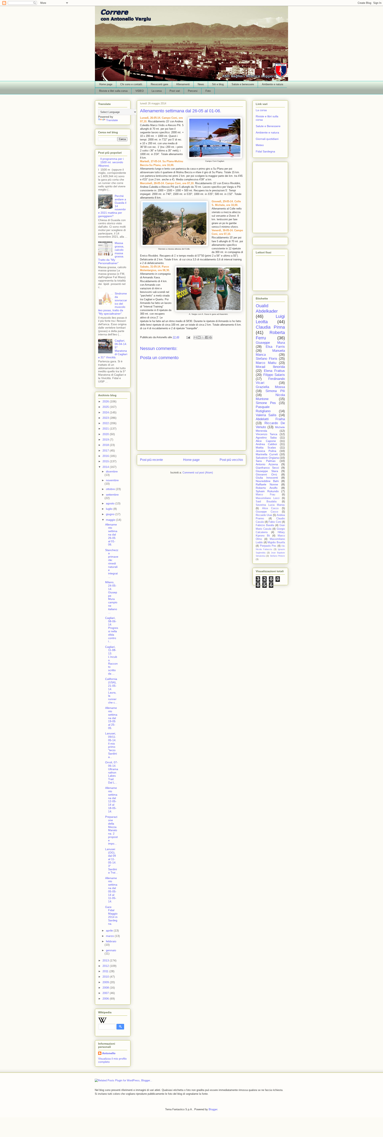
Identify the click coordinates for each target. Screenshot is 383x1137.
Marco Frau (265, 494)
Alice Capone (266, 441)
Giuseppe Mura (270, 343)
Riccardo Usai (264, 515)
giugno (110, 514)
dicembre (112, 471)
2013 (106, 960)
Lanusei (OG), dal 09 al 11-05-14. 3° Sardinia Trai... (111, 861)
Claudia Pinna (270, 327)
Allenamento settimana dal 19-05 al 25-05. (111, 718)
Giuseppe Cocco (267, 511)
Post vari (175, 90)
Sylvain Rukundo (267, 491)
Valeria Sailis (266, 415)
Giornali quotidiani (267, 138)
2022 (106, 423)
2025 (106, 406)
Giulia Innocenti (267, 477)
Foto (208, 90)
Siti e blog (218, 84)
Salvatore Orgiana (267, 457)
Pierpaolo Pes (268, 545)
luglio (109, 508)
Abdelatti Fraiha (270, 419)
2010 (106, 976)
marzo (110, 935)
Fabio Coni (274, 522)
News (201, 84)
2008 (106, 987)
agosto (110, 503)
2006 (106, 998)
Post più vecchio (231, 459)
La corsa (157, 90)
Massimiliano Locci (267, 498)
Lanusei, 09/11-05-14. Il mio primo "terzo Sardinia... (111, 745)
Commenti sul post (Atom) (198, 472)
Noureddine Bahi (267, 481)
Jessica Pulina (266, 450)
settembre (112, 494)
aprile (110, 930)
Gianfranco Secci (267, 467)
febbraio (111, 941)
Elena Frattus (274, 371)
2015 (106, 461)
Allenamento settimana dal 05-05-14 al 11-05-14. (111, 889)
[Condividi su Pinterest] (210, 337)
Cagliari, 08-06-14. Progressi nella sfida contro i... (111, 629)
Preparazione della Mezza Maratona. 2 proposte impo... (111, 830)
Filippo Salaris (274, 375)
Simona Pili (275, 391)
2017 (106, 450)
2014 (106, 466)
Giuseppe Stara (267, 471)
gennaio (111, 950)
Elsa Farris (275, 347)
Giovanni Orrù (266, 474)
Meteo (260, 145)
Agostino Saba (266, 437)
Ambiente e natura (272, 84)
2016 (106, 455)
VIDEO (139, 90)
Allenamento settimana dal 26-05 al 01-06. (111, 534)
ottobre (111, 489)
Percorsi (192, 90)
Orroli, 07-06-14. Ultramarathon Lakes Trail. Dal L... (111, 772)
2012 (106, 965)
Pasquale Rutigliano (263, 409)
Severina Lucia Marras (270, 505)
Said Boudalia (266, 501)
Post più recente (151, 459)
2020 (106, 434)
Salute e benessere (243, 84)
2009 (106, 982)
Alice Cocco (270, 508)
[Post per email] (188, 337)
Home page (105, 84)
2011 (106, 971)
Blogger (213, 1109)
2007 (106, 993)
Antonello (108, 1053)
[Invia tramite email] (195, 337)
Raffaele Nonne (267, 484)
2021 (106, 428)
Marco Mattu (266, 363)
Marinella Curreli (267, 454)
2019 (106, 439)
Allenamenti (183, 84)
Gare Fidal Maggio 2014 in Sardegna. (111, 915)
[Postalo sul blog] (199, 337)
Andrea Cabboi (266, 444)
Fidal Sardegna (265, 151)
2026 (106, 401)
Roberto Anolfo (266, 487)
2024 (106, 412)
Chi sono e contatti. (131, 84)
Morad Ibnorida (270, 367)
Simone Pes (266, 403)
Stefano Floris (266, 359)
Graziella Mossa (270, 387)
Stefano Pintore (277, 556)
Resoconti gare (159, 84)
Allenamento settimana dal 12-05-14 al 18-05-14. (111, 799)
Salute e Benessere (268, 126)
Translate (112, 120)
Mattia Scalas (266, 447)
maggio (111, 519)
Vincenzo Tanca (266, 434)
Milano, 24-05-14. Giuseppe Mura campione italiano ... (111, 597)
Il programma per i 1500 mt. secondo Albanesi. (111, 162)
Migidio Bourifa (276, 542)
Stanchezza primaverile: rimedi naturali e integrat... (111, 563)
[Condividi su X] (203, 337)
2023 (106, 417)
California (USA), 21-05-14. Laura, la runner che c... (111, 690)
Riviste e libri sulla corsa (113, 90)
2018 (106, 445)
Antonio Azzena (267, 464)
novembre (112, 480)
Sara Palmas (265, 460)
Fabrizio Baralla (265, 525)
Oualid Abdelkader (267, 308)
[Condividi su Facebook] (207, 337)
